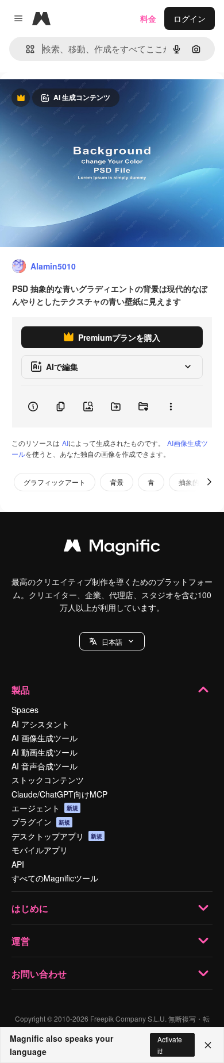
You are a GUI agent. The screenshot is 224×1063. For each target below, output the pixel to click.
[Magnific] (112, 548)
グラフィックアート (55, 482)
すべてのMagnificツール (54, 878)
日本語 (112, 641)
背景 (116, 482)
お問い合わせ (39, 973)
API (17, 864)
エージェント (44, 808)
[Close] (208, 1045)
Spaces (24, 709)
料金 (148, 18)
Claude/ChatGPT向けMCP (59, 794)
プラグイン (40, 821)
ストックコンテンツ (47, 779)
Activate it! (169, 1044)
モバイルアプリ (39, 850)
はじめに (29, 908)
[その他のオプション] (170, 406)
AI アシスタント (40, 724)
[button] (112, 641)
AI (65, 443)
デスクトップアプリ (56, 836)
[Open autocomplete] (25, 49)
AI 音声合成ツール (44, 766)
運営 (20, 941)
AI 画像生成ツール (44, 738)
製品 (20, 689)
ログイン (189, 18)
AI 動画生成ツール (44, 752)
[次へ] (209, 482)
